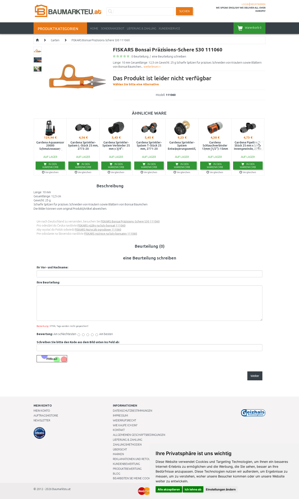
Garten (55, 40)
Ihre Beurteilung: (48, 282)
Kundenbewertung (126, 463)
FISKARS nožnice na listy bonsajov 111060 (110, 233)
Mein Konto (42, 410)
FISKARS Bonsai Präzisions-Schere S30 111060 (101, 40)
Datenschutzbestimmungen (132, 410)
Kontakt (119, 430)
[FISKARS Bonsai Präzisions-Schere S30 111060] (77, 76)
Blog (116, 473)
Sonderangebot (112, 28)
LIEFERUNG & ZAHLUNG (141, 28)
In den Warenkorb (50, 165)
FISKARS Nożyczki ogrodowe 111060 (98, 229)
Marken (118, 454)
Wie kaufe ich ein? (125, 425)
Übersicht (120, 449)
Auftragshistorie (46, 415)
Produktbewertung (127, 468)
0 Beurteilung (139, 56)
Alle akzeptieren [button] (169, 489)
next (258, 145)
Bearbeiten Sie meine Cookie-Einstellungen (143, 478)
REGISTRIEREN (258, 4)
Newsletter (42, 420)
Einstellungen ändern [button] (221, 489)
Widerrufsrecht (124, 420)
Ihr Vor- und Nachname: (52, 267)
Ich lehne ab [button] (193, 489)
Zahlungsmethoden (127, 444)
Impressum (120, 415)
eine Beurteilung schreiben (169, 56)
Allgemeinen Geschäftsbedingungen (139, 434)
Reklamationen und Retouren (134, 459)
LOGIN (245, 4)
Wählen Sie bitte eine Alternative (162, 80)
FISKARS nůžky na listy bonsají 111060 (101, 225)
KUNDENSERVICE (169, 28)
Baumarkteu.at (61, 489)
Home (94, 28)
